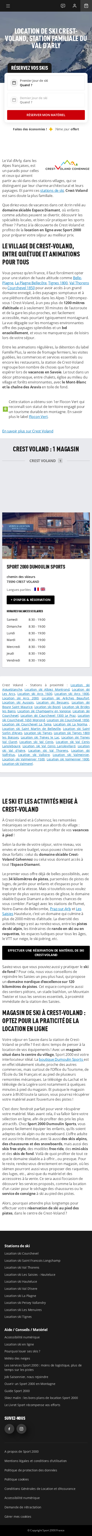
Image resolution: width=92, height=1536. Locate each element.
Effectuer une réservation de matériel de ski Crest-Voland (46, 952)
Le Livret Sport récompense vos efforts (32, 1405)
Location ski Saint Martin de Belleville (31, 729)
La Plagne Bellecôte (30, 283)
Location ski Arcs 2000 (20, 698)
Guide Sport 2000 (17, 1391)
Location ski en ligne (19, 1344)
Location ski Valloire (34, 755)
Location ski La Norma (70, 724)
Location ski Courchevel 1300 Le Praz (48, 715)
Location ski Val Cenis (36, 742)
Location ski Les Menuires (23, 1310)
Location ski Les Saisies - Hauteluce (29, 1274)
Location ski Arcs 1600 (34, 694)
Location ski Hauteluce (20, 1281)
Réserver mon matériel (46, 115)
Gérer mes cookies (17, 1516)
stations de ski (52, 190)
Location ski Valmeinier (71, 755)
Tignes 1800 (58, 283)
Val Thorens (79, 283)
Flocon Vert (38, 416)
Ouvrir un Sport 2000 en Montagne (29, 1384)
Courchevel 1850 (21, 287)
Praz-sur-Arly (60, 908)
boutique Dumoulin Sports (61, 1059)
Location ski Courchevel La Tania (26, 724)
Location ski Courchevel (21, 1253)
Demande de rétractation (22, 1507)
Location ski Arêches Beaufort (65, 698)
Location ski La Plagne (20, 1296)
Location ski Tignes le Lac (40, 737)
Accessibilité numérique (22, 1337)
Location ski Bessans (52, 702)
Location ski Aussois (18, 702)
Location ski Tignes (38, 733)
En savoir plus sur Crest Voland (27, 431)
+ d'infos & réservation (30, 600)
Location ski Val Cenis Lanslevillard (49, 746)
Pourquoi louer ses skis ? (22, 1351)
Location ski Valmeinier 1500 (23, 759)
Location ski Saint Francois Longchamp (32, 1260)
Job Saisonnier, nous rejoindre (26, 1377)
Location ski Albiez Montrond (47, 689)
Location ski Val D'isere (20, 1288)
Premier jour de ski (34, 80)
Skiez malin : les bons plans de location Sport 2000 (41, 1398)
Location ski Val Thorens (48, 750)
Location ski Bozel (47, 707)
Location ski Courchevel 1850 (68, 720)
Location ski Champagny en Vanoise (44, 711)
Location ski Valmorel (17, 764)
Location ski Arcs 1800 (71, 694)
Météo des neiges (17, 1358)
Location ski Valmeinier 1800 (68, 759)
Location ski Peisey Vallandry (25, 1302)
